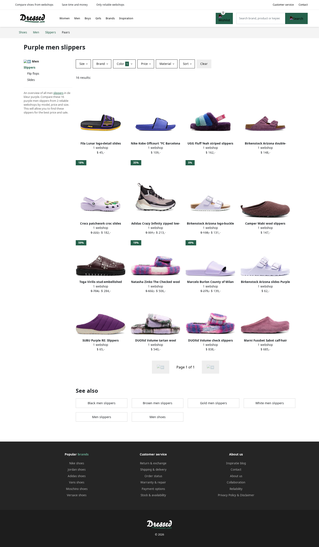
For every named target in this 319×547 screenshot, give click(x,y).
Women (64, 18)
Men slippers (101, 417)
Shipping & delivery (153, 469)
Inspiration (126, 18)
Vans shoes (76, 482)
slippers (58, 93)
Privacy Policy (227, 495)
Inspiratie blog (236, 463)
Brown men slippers (157, 403)
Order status (153, 476)
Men (77, 18)
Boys (88, 18)
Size (82, 64)
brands (83, 454)
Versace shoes (76, 495)
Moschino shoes (76, 489)
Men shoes (158, 417)
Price (145, 64)
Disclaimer (247, 495)
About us (236, 476)
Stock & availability (153, 495)
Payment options (153, 489)
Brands (110, 18)
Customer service (283, 4)
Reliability (236, 489)
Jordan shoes (77, 469)
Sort (186, 64)
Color (122, 64)
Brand (101, 64)
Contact (303, 4)
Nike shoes (76, 463)
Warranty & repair (153, 482)
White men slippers (269, 403)
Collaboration (236, 482)
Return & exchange (153, 463)
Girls (98, 18)
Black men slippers (101, 403)
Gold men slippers (213, 403)
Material (166, 64)
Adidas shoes (77, 476)
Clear (204, 64)
